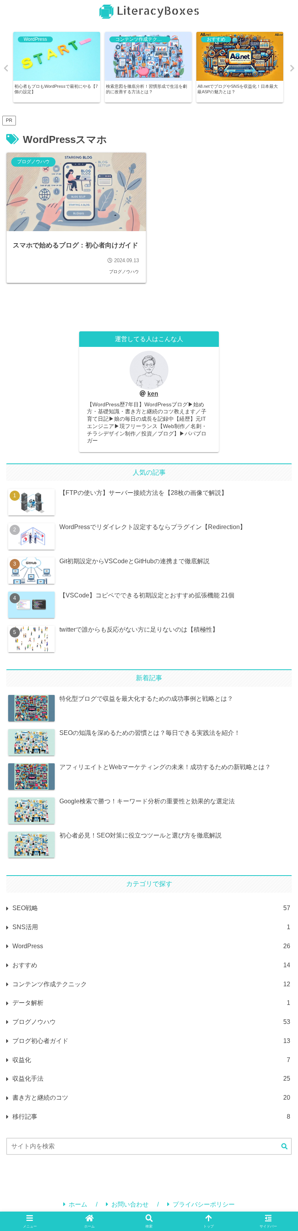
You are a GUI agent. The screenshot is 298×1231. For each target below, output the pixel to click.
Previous (6, 68)
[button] (284, 1146)
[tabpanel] (56, 67)
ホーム (78, 1204)
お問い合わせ (130, 1204)
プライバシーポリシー (204, 1204)
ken (152, 393)
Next (292, 68)
